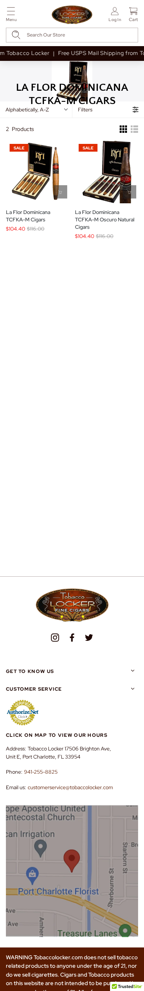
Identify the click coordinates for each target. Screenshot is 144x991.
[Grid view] (123, 129)
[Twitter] (89, 637)
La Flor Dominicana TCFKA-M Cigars (28, 216)
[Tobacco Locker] (72, 15)
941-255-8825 (41, 772)
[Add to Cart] (60, 191)
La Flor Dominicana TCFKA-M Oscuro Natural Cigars (104, 219)
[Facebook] (72, 637)
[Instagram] (55, 637)
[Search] (16, 35)
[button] (11, 15)
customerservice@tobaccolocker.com (70, 787)
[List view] (134, 129)
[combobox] (72, 35)
